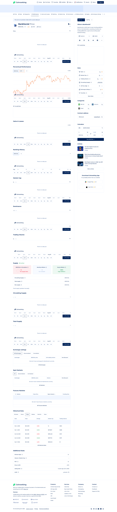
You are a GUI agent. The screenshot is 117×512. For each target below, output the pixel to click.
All (51, 61)
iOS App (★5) (54, 489)
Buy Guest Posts (68, 489)
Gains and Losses (45, 14)
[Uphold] (34, 503)
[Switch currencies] (90, 134)
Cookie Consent (29, 508)
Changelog (81, 489)
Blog (79, 496)
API (51, 496)
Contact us (94, 486)
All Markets (42, 385)
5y (44, 61)
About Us (25, 489)
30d (32, 61)
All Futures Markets (42, 405)
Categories (27, 14)
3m (35, 61)
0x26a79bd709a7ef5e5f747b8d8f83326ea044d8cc (97, 117)
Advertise (66, 486)
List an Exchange (68, 496)
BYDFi (42, 494)
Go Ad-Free (18, 106)
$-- (99, 75)
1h (14, 61)
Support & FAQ (95, 491)
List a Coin (66, 491)
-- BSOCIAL (99, 82)
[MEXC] (16, 499)
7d (28, 61)
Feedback (94, 489)
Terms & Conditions (44, 508)
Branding (80, 493)
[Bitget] (34, 499)
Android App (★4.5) (55, 486)
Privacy (36, 508)
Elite (52, 493)
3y (41, 61)
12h (21, 61)
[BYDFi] (16, 502)
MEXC (35, 494)
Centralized (36, 353)
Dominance (70, 14)
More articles (90, 169)
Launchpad (53, 498)
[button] (83, 104)
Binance (39, 494)
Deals (52, 500)
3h (17, 61)
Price (15, 14)
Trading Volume (79, 14)
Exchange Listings (96, 14)
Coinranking (21, 2)
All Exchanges (17, 353)
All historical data (42, 445)
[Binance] (25, 499)
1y (38, 61)
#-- (25, 26)
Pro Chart (53, 491)
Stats (20, 14)
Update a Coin (67, 493)
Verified (22, 263)
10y (47, 61)
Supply (88, 14)
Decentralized (27, 353)
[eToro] (25, 502)
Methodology (81, 491)
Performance (35, 14)
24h (25, 61)
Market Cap (62, 14)
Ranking (54, 14)
